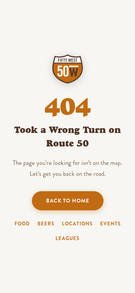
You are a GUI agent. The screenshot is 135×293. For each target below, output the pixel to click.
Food (22, 223)
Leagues (68, 238)
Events (110, 223)
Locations (77, 223)
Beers (46, 223)
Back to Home (67, 200)
